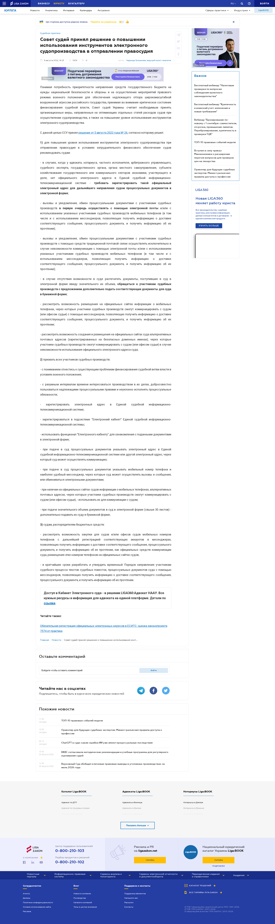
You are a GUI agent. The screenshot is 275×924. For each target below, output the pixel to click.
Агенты (26, 893)
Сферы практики (215, 10)
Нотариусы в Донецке (193, 808)
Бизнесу (44, 3)
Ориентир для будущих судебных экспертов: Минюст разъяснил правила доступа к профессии (214, 173)
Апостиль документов (71, 814)
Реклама (27, 911)
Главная (44, 640)
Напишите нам (131, 898)
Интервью (68, 10)
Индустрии (241, 10)
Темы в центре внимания (85, 907)
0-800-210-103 (69, 851)
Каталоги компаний (83, 902)
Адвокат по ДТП (69, 802)
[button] (4, 3)
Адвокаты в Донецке (132, 814)
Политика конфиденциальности (38, 902)
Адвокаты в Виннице (132, 802)
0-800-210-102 (69, 862)
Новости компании (82, 893)
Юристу (59, 3)
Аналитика (51, 10)
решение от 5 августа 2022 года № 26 (102, 132)
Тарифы (150, 860)
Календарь (86, 10)
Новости (35, 10)
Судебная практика (50, 33)
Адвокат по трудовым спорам (75, 808)
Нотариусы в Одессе (193, 814)
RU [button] (232, 3)
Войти (154, 670)
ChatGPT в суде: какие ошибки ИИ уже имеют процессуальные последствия (107, 742)
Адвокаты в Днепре (131, 808)
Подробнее (218, 866)
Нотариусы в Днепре (193, 802)
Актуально (104, 10)
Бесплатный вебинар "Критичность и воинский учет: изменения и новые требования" (215, 108)
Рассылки (128, 902)
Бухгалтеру (76, 3)
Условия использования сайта (37, 907)
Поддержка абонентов (135, 893)
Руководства (80, 898)
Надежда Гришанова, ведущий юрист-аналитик (148, 60)
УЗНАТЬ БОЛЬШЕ (209, 225)
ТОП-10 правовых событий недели (82, 720)
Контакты (128, 907)
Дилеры (26, 898)
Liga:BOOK (263, 10)
